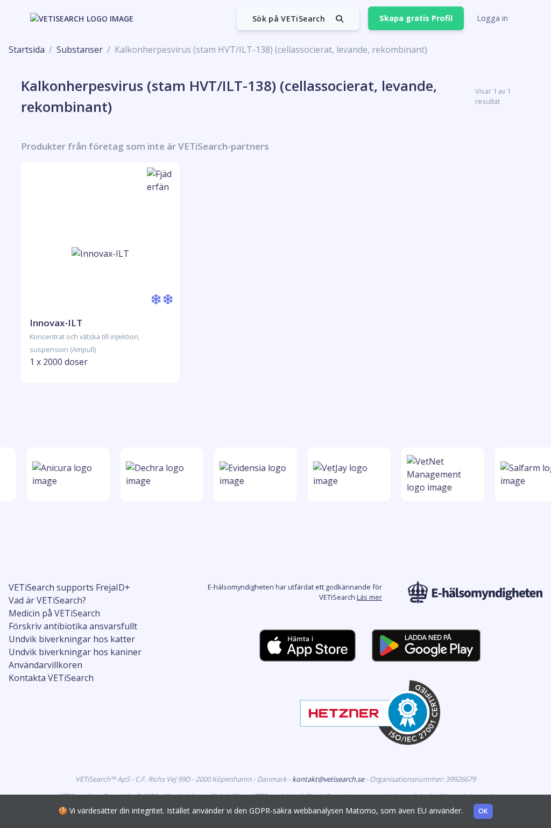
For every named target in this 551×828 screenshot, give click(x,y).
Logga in (492, 18)
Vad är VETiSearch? (47, 600)
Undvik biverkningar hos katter (72, 639)
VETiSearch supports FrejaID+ (69, 587)
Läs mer (369, 597)
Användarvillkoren (45, 665)
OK (483, 811)
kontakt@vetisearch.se (329, 779)
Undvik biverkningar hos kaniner (75, 652)
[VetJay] (347, 474)
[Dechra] (160, 474)
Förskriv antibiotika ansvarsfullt (73, 626)
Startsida (27, 49)
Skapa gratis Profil (416, 18)
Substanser (79, 49)
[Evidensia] (253, 474)
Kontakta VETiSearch (51, 678)
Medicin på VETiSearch (54, 613)
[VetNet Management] (441, 474)
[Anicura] (66, 474)
